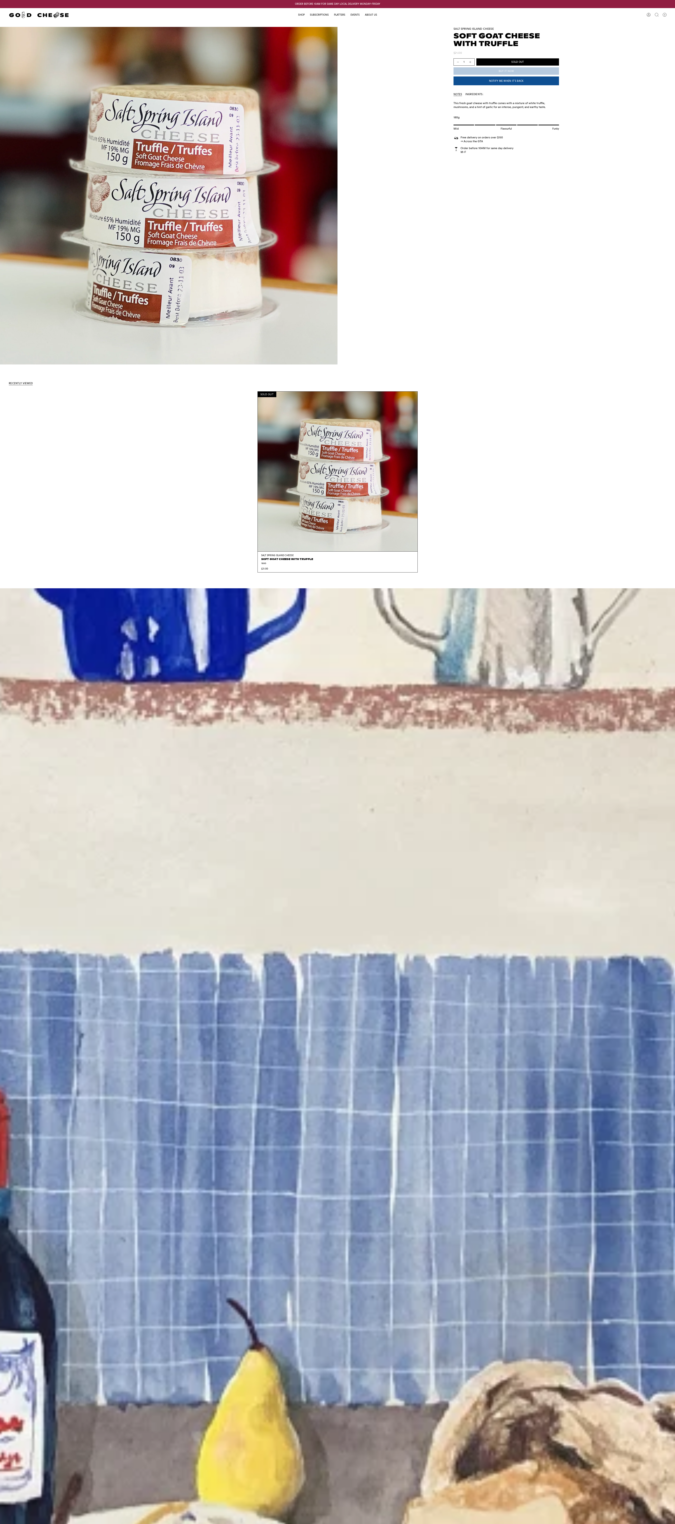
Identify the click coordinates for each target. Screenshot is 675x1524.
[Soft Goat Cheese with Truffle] (337, 471)
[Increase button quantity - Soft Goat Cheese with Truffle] (470, 62)
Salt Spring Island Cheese (474, 29)
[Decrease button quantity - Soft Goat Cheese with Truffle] (458, 62)
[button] (301, 15)
